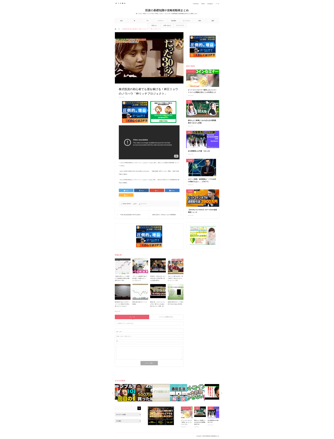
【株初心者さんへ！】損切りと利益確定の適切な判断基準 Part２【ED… (122, 278)
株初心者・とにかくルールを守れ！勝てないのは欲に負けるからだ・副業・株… (157, 304)
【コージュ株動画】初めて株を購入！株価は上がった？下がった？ (139, 278)
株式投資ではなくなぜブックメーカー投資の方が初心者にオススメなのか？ (122, 304)
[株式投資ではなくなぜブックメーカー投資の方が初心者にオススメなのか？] (122, 292)
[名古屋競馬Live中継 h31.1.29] (213, 412)
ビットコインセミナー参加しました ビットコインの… (186, 422)
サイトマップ (180, 25)
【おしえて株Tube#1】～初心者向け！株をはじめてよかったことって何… (175, 278)
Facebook (195, 3)
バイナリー (161, 20)
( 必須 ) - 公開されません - (124, 336)
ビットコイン (186, 20)
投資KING (128, 203)
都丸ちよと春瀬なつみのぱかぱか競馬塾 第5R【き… (199, 422)
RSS (125, 3)
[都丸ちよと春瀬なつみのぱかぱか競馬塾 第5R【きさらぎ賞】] (200, 412)
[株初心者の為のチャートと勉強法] (140, 292)
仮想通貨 (173, 20)
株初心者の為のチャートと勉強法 (139, 303)
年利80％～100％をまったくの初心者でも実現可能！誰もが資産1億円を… (158, 278)
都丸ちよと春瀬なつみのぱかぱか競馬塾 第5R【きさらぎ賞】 (202, 122)
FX (147, 20)
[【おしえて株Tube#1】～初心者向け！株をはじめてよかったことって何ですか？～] (175, 266)
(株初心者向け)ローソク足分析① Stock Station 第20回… (175, 303)
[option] (123, 392)
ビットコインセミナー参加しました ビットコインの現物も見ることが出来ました (202, 91)
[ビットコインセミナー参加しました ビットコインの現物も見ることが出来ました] (186, 412)
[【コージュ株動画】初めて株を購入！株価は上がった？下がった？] (140, 266)
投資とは (154, 25)
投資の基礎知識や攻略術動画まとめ (167, 10)
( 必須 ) (119, 331)
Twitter (203, 3)
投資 (121, 20)
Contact (122, 3)
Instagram (210, 3)
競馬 (199, 20)
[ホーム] (115, 29)
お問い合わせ (167, 25)
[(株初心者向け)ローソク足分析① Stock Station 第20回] (175, 292)
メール (217, 3)
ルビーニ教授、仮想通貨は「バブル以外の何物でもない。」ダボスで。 (202, 180)
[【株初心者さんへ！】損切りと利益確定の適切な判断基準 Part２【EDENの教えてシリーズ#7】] (122, 266)
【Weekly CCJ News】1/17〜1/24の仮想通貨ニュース (202, 211)
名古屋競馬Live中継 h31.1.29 (199, 151)
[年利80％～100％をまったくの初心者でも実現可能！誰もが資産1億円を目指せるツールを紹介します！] (158, 266)
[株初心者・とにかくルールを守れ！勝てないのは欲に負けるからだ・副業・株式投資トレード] (158, 292)
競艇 (213, 20)
